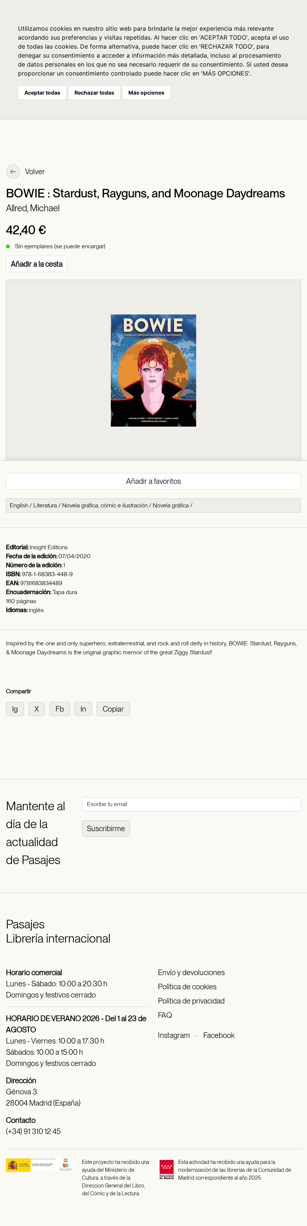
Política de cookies (187, 986)
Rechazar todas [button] (94, 92)
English (19, 505)
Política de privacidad (191, 1000)
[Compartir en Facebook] (62, 708)
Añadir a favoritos (153, 481)
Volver (34, 171)
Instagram (174, 1035)
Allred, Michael (33, 208)
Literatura (45, 505)
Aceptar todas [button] (42, 92)
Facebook (218, 1035)
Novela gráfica (171, 505)
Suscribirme (106, 828)
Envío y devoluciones (191, 972)
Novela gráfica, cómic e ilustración (105, 505)
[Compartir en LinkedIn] (86, 708)
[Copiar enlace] (115, 708)
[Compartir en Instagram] (17, 708)
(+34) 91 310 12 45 (33, 1131)
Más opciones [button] (146, 92)
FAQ (165, 1015)
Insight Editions (49, 547)
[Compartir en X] (38, 708)
